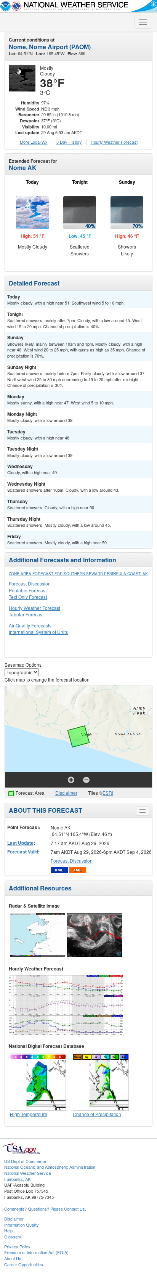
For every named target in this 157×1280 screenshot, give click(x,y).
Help (8, 1230)
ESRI (108, 792)
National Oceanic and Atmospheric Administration (49, 1167)
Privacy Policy (17, 1246)
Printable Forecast (27, 590)
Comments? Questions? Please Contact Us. (45, 1209)
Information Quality (21, 1225)
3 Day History (69, 142)
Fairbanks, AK (17, 1179)
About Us (12, 1258)
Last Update (20, 842)
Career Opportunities (23, 1264)
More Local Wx (34, 142)
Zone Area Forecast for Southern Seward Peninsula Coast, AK (78, 573)
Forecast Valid (22, 851)
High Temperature (28, 1114)
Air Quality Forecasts (30, 625)
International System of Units (38, 632)
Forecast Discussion (30, 583)
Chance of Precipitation (97, 1114)
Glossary (12, 1236)
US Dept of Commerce (25, 1161)
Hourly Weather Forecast (34, 608)
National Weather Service (27, 1173)
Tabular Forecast (26, 614)
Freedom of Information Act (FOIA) (36, 1252)
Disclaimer (66, 792)
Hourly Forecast (114, 142)
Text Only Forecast (28, 596)
